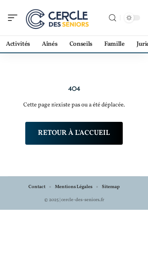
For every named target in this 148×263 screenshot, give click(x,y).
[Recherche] (112, 18)
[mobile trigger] (14, 17)
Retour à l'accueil (74, 133)
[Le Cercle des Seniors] (56, 17)
